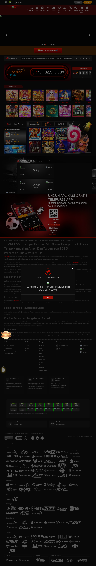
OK (48, 297)
